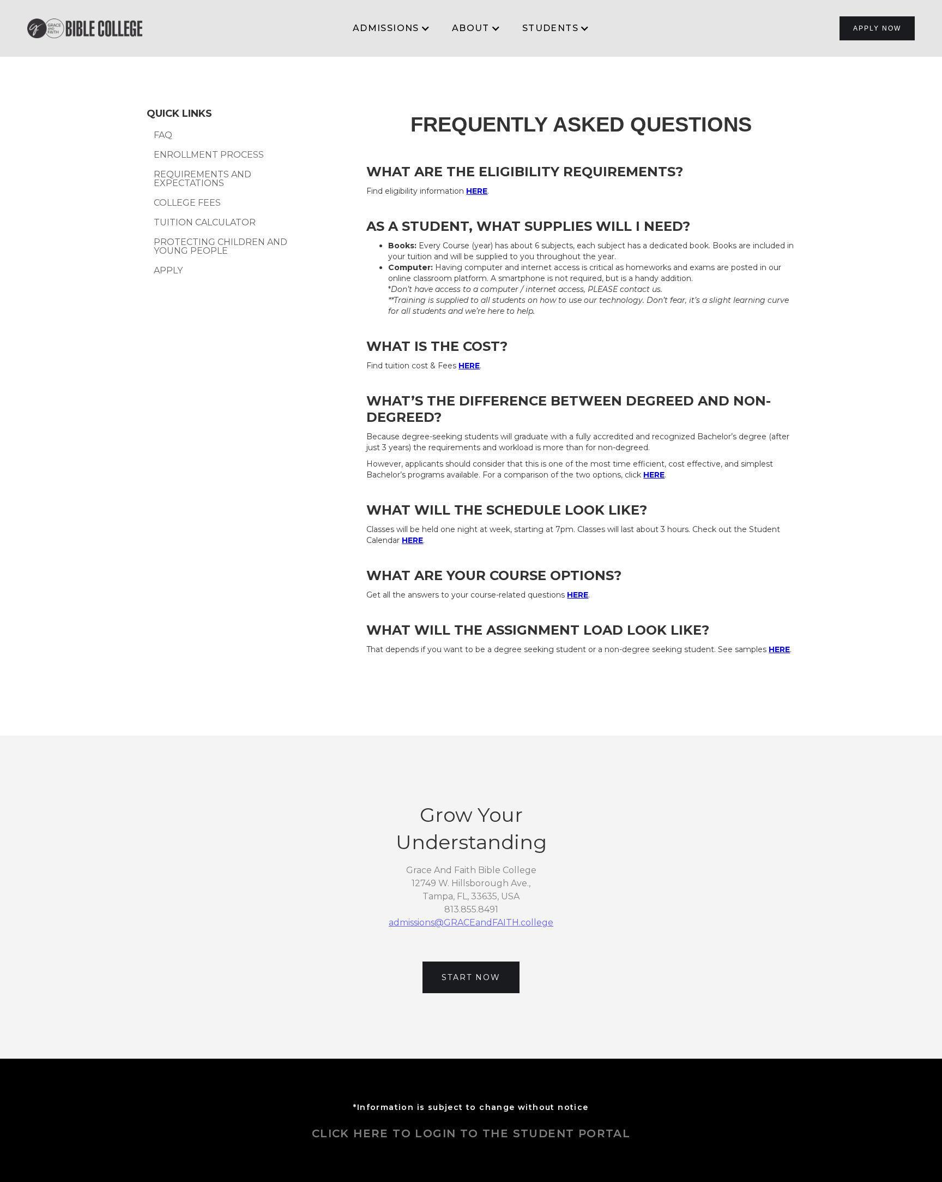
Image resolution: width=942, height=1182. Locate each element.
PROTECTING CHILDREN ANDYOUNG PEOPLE (220, 246)
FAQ (163, 135)
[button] (391, 28)
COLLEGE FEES (187, 203)
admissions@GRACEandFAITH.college (471, 922)
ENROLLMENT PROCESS (209, 155)
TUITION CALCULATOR (205, 222)
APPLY (168, 270)
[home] (84, 28)
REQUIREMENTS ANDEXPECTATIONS (202, 179)
